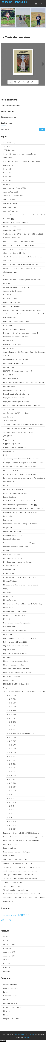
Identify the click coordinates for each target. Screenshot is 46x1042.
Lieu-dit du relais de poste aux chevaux (17, 562)
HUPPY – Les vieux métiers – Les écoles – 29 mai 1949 (23, 383)
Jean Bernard (8, 417)
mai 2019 (6, 971)
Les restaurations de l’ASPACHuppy (16, 547)
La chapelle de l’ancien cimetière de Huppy (19, 467)
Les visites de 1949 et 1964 (13, 558)
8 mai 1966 (7, 177)
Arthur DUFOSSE (9, 200)
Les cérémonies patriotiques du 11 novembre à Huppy (23, 508)
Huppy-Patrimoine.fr (14, 1)
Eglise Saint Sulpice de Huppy (14, 329)
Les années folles (9, 497)
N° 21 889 (12, 711)
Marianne (6, 1011)
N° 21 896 (12, 737)
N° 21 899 (12, 749)
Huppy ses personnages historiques (16, 402)
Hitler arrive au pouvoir (11, 379)
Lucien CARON (8, 573)
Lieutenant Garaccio (10, 566)
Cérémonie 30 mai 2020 (11, 238)
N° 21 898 (12, 745)
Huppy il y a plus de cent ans (13, 398)
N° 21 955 (6, 619)
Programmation (8, 680)
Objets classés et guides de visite (15, 646)
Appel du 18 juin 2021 (11, 192)
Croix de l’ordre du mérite (12, 291)
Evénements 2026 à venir (12, 344)
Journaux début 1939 (10, 421)
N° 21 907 (12, 779)
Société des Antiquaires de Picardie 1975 (18, 863)
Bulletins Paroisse (9, 226)
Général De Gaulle (11, 915)
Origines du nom (9, 650)
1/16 (10, 82)
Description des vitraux (11, 303)
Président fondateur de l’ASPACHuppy (17, 673)
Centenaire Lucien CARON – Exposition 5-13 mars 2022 (23, 234)
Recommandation (9, 848)
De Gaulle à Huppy (9, 299)
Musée (5, 1015)
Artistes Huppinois (9, 207)
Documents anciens (10, 988)
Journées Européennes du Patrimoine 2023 (18, 432)
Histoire (6, 1000)
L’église (6, 455)
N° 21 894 (12, 730)
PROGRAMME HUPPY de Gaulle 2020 (16, 684)
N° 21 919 (12, 825)
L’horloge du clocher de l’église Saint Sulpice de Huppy (23, 463)
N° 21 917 (12, 818)
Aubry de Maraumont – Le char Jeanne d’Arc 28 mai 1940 (24, 215)
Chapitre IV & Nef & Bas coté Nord (15, 249)
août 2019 (6, 960)
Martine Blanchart (9, 600)
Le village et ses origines (12, 1007)
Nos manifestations (10, 627)
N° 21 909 (12, 787)
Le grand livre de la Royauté (13, 489)
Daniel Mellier (8, 295)
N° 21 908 (12, 783)
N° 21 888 (12, 707)
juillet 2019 (7, 964)
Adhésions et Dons (10, 984)
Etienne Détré (8, 341)
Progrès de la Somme (11, 688)
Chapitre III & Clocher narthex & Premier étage (19, 245)
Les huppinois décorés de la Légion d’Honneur (20, 524)
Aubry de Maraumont (10, 211)
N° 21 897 (12, 741)
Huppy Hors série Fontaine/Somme (16, 390)
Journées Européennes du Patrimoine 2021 (18, 428)
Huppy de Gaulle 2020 (11, 1003)
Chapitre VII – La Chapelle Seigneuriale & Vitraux (20, 264)
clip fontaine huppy (10, 272)
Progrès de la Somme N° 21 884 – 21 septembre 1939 (25, 692)
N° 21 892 (12, 722)
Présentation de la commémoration (16, 669)
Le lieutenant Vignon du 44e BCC (15, 493)
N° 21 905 (12, 772)
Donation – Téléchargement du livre (16, 322)
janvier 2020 (7, 948)
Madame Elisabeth (10, 581)
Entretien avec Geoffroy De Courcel (16, 337)
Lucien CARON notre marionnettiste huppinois (19, 577)
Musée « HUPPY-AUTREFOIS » (14, 615)
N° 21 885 (12, 695)
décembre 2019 (9, 952)
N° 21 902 (12, 760)
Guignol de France (9, 367)
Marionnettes (8, 596)
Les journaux (7, 528)
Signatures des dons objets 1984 (15, 860)
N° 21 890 (12, 714)
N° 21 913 (12, 802)
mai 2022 (6, 937)
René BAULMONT (9, 856)
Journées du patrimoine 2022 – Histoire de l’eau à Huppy (23, 425)
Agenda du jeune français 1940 (14, 188)
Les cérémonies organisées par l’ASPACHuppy (20, 505)
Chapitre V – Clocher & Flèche (14, 253)
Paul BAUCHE (8, 657)
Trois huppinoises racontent (13, 882)
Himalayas (32, 1034)
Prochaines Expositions (11, 676)
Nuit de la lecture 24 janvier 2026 (15, 642)
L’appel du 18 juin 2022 (11, 444)
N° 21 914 (12, 806)
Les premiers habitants (11, 539)
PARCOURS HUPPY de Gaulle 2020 (15, 653)
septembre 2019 (9, 956)
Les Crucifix (7, 516)
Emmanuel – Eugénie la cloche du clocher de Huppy (22, 333)
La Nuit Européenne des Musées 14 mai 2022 (19, 474)
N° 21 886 (12, 699)
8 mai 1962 (7, 173)
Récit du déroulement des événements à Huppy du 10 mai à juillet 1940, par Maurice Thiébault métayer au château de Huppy (22, 840)
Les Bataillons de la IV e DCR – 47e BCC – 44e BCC (21, 501)
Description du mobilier (11, 306)
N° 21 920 (12, 829)
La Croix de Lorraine (10, 470)
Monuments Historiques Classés (15, 611)
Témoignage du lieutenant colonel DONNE (18, 875)
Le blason (6, 486)
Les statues (7, 551)
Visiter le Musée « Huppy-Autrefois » (16, 890)
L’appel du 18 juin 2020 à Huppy (14, 447)
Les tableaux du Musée (11, 554)
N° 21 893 (12, 726)
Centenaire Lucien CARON (12, 230)
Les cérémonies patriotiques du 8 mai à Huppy (20, 512)
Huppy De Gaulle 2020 (11, 386)
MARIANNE (7, 592)
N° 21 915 (12, 810)
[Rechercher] (42, 129)
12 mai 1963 (7, 146)
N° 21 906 (12, 775)
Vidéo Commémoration (11, 886)
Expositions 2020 (9, 348)
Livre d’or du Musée (10, 570)
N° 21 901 (12, 756)
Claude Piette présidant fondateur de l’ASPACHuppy (22, 268)
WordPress (27, 1037)
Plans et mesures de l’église (13, 665)
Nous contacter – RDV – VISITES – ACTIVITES (19, 638)
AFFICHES (6, 184)
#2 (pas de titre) (9, 142)
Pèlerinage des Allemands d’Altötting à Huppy (22, 459)
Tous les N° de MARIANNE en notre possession (20, 879)
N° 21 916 (12, 814)
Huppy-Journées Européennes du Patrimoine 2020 (21, 405)
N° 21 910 (12, 791)
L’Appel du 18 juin (9, 440)
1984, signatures (9, 150)
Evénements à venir (10, 996)
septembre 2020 (9, 944)
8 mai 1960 (7, 169)
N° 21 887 (12, 703)
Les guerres (7, 520)
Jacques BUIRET (9, 409)
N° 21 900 (12, 753)
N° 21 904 (12, 768)
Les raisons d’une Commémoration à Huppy (19, 543)
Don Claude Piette (9, 318)
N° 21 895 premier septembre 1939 (21, 733)
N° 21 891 (12, 718)
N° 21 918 (12, 821)
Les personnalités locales (12, 535)
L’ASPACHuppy (8, 451)
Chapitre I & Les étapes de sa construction (18, 242)
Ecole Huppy (7, 325)
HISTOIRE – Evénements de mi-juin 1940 (17, 371)
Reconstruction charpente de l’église (16, 852)
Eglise (3, 915)
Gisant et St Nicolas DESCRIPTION (15, 360)
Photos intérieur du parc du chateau (16, 661)
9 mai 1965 (7, 180)
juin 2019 (6, 967)
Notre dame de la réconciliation (14, 631)
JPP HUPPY (7, 436)
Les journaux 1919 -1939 (12, 531)
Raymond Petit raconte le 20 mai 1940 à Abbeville (21, 833)
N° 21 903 (12, 764)
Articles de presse (10, 203)
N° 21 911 (12, 795)
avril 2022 (6, 941)
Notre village (7, 634)
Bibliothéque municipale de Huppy (15, 222)
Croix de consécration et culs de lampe (17, 287)
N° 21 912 (12, 798)
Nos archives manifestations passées (17, 623)
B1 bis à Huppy (8, 219)
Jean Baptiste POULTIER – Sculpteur (16, 413)
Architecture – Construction (13, 196)
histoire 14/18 (8, 375)
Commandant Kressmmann (13, 276)
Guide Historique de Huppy (13, 363)
